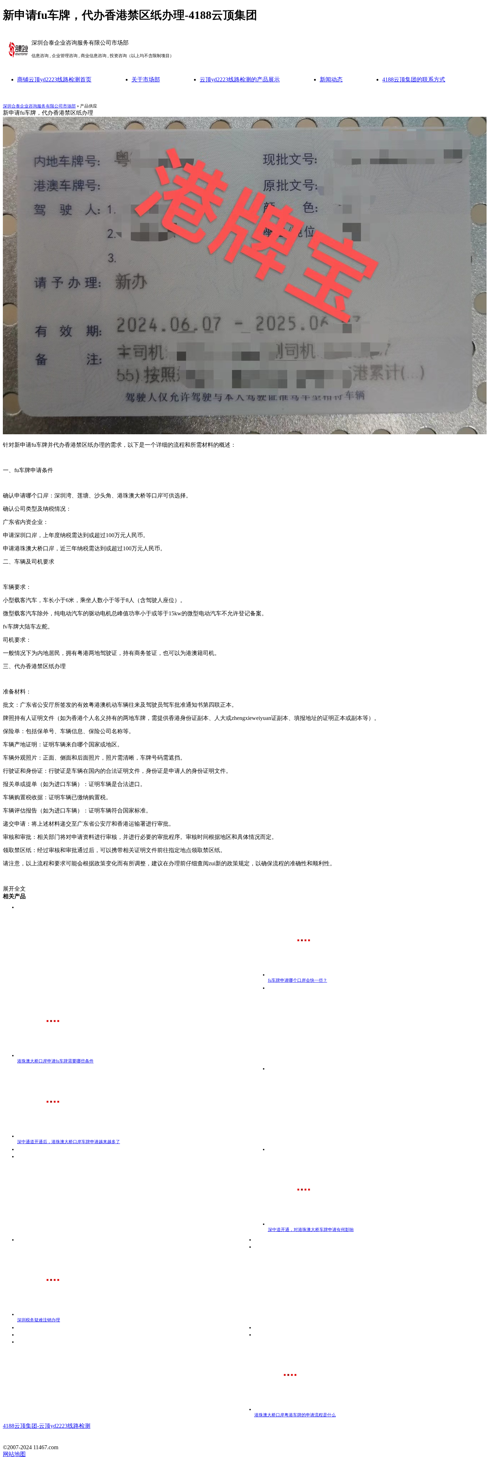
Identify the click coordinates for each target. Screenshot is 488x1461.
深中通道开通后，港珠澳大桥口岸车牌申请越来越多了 (68, 1141)
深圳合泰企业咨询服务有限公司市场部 (39, 106)
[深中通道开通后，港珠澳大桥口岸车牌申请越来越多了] (53, 1136)
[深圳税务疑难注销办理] (53, 1314)
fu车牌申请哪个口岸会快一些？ (297, 980)
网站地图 (14, 1454)
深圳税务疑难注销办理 (38, 1319)
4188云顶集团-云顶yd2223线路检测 (46, 1426)
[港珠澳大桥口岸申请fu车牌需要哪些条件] (53, 1055)
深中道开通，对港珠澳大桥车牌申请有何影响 (311, 1229)
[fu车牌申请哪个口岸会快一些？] (303, 974)
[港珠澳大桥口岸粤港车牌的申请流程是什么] (290, 1409)
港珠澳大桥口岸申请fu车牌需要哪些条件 (55, 1061)
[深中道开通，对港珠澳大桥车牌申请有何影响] (303, 1223)
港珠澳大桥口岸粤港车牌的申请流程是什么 (295, 1414)
